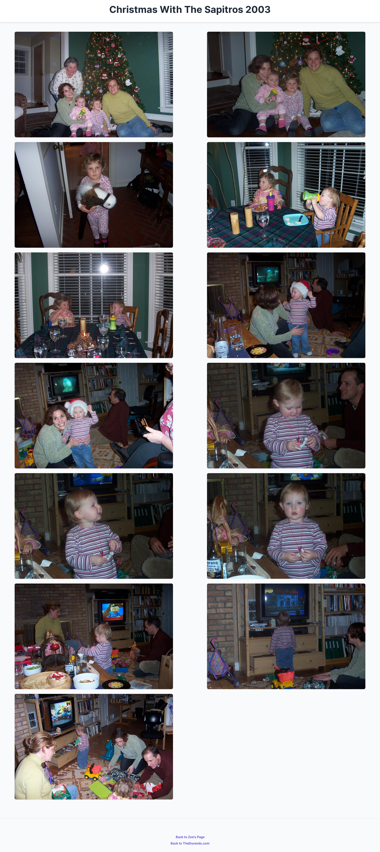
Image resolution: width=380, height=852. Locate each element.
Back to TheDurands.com (190, 843)
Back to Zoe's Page (190, 837)
